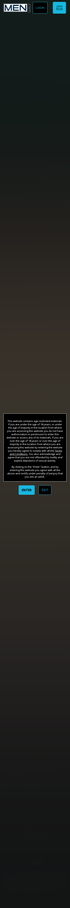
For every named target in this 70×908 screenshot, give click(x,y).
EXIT (45, 490)
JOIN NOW (59, 7)
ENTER (27, 490)
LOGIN (40, 7)
